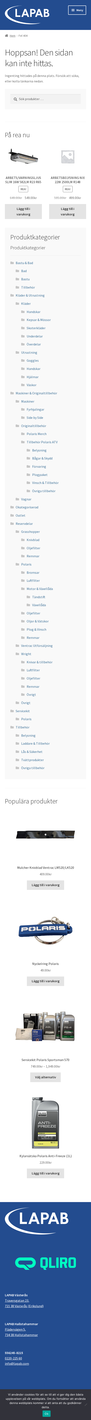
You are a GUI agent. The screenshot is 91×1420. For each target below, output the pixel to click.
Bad (24, 271)
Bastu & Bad (24, 263)
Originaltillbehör (33, 426)
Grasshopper (30, 531)
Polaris (26, 564)
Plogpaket (40, 475)
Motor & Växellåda (40, 589)
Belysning (39, 450)
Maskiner (27, 401)
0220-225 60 (13, 1358)
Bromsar (33, 572)
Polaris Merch (37, 434)
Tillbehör (28, 287)
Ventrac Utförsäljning (37, 646)
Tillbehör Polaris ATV (42, 442)
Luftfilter (33, 580)
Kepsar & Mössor (39, 320)
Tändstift (38, 597)
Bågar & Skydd (42, 458)
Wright (26, 654)
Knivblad (33, 540)
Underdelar (35, 336)
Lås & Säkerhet (32, 752)
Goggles (33, 360)
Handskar (33, 312)
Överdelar (34, 344)
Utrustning (29, 352)
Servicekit (23, 711)
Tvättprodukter (32, 760)
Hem (12, 36)
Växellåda (39, 605)
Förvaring (39, 466)
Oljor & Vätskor (38, 621)
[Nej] (86, 1405)
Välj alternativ (45, 1077)
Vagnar (26, 499)
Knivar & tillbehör (39, 662)
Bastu (25, 279)
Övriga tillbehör (43, 491)
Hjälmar (33, 377)
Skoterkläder (36, 328)
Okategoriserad (27, 507)
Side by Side (35, 417)
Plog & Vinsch (36, 629)
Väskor (31, 385)
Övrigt (31, 694)
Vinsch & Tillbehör (45, 483)
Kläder (26, 303)
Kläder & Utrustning (30, 295)
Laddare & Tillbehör (35, 743)
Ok (46, 1413)
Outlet (20, 515)
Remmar (33, 556)
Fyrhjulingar (35, 409)
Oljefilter (33, 548)
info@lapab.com (17, 1363)
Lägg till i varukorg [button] (23, 211)
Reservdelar (24, 523)
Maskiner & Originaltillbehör (36, 393)
